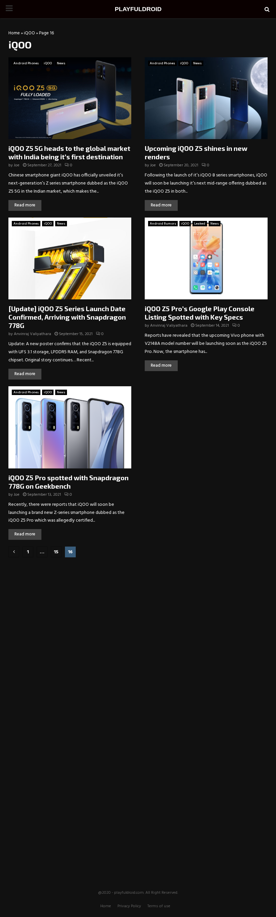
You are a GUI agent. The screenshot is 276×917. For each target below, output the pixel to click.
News (61, 63)
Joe (17, 165)
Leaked (199, 223)
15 (56, 552)
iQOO (29, 33)
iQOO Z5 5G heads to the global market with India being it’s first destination (69, 152)
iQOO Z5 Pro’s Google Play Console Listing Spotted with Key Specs (199, 312)
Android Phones (26, 63)
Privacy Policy (129, 906)
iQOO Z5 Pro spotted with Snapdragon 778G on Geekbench (68, 481)
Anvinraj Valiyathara (32, 334)
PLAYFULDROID (138, 9)
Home (14, 33)
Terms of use (158, 906)
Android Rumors (163, 223)
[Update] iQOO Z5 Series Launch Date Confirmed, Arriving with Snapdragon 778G (67, 316)
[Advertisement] (138, 606)
